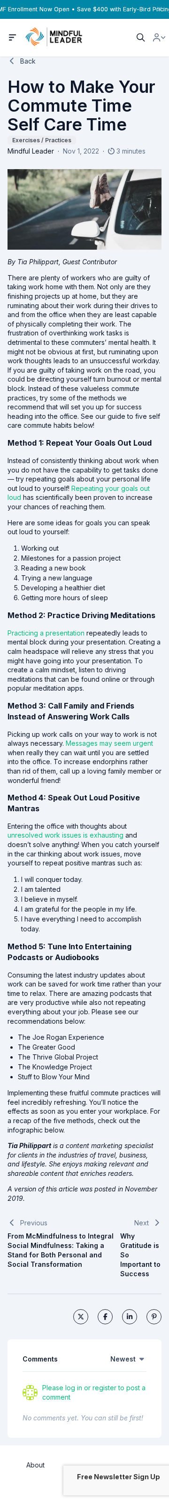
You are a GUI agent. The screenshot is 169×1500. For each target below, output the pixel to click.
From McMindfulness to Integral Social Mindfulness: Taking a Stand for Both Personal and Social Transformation (61, 1250)
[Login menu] (159, 37)
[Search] (141, 38)
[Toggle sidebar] (13, 38)
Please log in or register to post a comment (94, 1392)
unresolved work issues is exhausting (65, 835)
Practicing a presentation (46, 633)
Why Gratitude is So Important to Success (140, 1255)
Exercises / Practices (41, 140)
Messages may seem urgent (109, 743)
